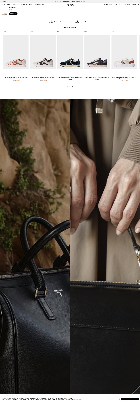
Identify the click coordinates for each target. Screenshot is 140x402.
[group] (70, 1)
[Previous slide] (67, 86)
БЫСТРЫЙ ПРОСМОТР (16, 71)
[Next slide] (72, 86)
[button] (4, 53)
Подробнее (110, 399)
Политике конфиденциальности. (74, 399)
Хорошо (130, 399)
